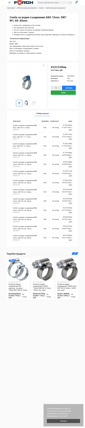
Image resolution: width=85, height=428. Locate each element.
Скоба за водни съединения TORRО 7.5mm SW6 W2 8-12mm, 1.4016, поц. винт (42, 287)
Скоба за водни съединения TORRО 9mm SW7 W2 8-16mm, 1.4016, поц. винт (66, 287)
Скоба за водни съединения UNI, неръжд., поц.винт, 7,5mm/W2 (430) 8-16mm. (18, 287)
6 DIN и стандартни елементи (27, 8)
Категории (11, 8)
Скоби (41, 8)
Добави (68, 88)
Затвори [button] (63, 421)
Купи (63, 93)
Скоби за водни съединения (55, 8)
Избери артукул (42, 113)
